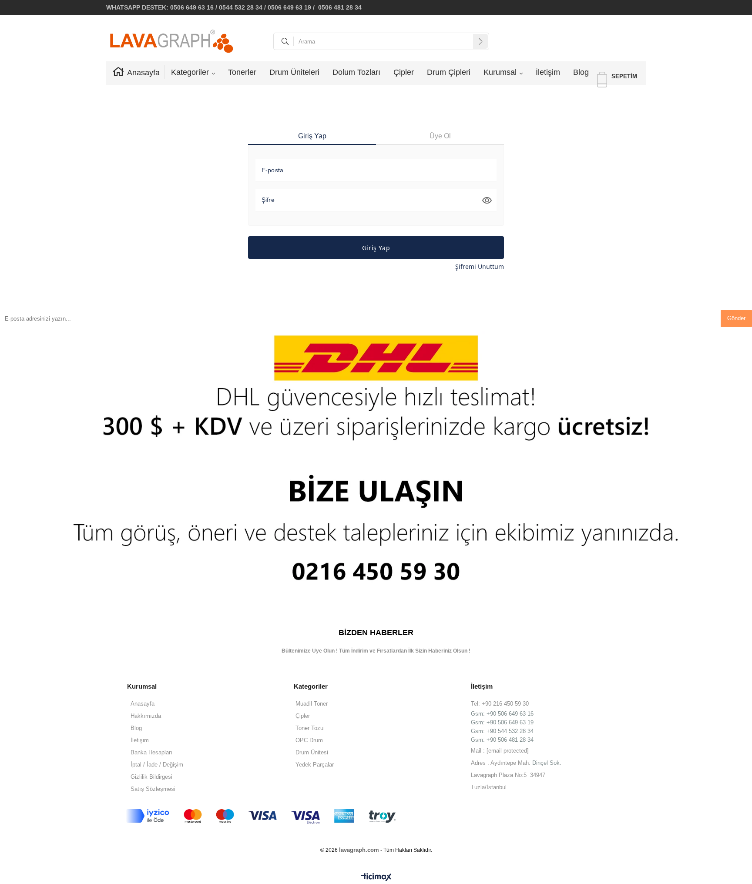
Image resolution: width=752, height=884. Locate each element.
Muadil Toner (311, 703)
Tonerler (242, 72)
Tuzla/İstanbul (489, 787)
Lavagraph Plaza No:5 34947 (508, 775)
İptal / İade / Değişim (157, 764)
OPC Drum (309, 740)
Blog (581, 72)
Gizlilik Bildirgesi (151, 777)
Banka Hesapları (151, 752)
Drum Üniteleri (294, 72)
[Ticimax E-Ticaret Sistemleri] (376, 877)
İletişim (548, 72)
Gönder (736, 318)
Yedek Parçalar (314, 764)
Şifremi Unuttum (479, 266)
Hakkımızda (146, 716)
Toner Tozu (309, 728)
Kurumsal (500, 72)
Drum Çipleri (448, 72)
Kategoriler (190, 72)
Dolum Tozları (356, 72)
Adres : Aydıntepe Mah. (501, 763)
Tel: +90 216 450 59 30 (500, 703)
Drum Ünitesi (311, 752)
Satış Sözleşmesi (153, 789)
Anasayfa (143, 72)
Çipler (403, 72)
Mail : (500, 750)
